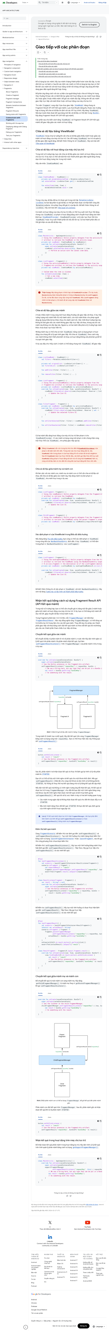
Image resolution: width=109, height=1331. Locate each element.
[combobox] (48, 2)
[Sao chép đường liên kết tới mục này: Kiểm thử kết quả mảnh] (58, 829)
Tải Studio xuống (86, 1277)
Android (34, 1262)
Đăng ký (83, 1326)
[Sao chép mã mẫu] (100, 174)
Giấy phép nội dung (92, 1204)
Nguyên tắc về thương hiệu (62, 1321)
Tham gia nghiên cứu (100, 1274)
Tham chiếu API (88, 1272)
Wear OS (60, 1264)
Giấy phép (47, 1321)
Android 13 (73, 1274)
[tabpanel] (69, 184)
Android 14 (74, 1270)
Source (33, 1276)
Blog (32, 1283)
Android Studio (89, 2)
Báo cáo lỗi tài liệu (100, 1264)
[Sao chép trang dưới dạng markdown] (45, 52)
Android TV (61, 1277)
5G (45, 1282)
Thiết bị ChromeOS (61, 1268)
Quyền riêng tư (49, 1278)
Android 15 (73, 1267)
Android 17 (73, 1260)
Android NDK (87, 1281)
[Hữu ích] (97, 36)
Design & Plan (55, 37)
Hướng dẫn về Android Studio (88, 1263)
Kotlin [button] (40, 171)
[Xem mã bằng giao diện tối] (98, 174)
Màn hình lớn (61, 1260)
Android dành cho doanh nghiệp (36, 1267)
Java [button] (49, 171)
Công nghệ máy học (48, 1262)
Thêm (24, 2)
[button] (12, 31)
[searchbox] (14, 18)
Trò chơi (46, 1258)
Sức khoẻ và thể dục (48, 1267)
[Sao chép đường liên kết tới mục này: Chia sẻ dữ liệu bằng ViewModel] (76, 131)
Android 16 (74, 1264)
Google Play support (100, 1269)
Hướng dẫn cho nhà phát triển (88, 1268)
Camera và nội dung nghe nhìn (49, 1273)
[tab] (40, 170)
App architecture (11, 10)
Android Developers (42, 37)
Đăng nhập (102, 2)
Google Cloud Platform (39, 1310)
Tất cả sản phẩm (37, 1313)
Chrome (34, 1303)
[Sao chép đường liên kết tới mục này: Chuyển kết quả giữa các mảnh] (68, 634)
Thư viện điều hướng (54, 539)
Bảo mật (34, 1272)
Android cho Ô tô (62, 1273)
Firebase (34, 1306)
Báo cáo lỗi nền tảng (101, 1259)
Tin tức (33, 1279)
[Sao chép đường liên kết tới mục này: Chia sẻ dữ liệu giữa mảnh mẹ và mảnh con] (75, 469)
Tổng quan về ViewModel (45, 144)
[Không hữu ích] (100, 36)
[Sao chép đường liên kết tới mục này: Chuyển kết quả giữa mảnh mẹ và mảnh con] (80, 976)
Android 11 (73, 1280)
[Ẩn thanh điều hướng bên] (26, 1327)
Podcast (34, 1286)
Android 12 (73, 1277)
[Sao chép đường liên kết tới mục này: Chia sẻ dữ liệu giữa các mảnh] (67, 310)
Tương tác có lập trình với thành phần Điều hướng (64, 592)
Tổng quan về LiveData (66, 208)
